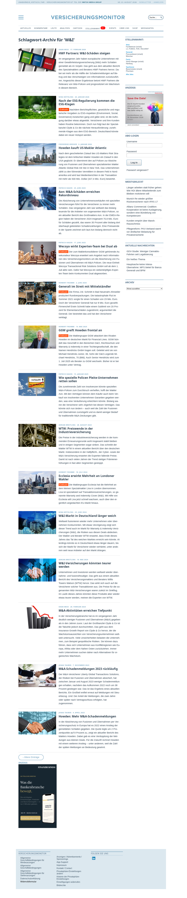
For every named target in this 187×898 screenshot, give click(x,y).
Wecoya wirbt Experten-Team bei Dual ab (88, 246)
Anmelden (158, 2)
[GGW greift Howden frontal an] (37, 337)
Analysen (65, 28)
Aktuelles (25, 28)
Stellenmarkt (94, 28)
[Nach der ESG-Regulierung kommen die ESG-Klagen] (37, 107)
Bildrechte (61, 885)
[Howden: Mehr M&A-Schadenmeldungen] (37, 723)
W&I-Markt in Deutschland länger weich (87, 516)
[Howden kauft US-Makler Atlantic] (37, 154)
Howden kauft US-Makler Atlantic (83, 148)
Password (132, 151)
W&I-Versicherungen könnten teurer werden (85, 565)
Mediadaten (147, 28)
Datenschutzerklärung (30, 878)
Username (132, 141)
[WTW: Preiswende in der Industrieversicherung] (37, 435)
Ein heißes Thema (136, 259)
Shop (135, 28)
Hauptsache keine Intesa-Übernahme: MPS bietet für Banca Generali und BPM (144, 267)
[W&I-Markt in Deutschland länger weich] (37, 522)
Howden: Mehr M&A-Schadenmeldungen (87, 716)
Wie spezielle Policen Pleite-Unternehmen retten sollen (88, 379)
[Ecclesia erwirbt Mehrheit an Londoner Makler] (37, 482)
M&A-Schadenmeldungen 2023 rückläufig (88, 669)
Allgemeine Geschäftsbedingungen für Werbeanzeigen (32, 860)
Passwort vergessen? (137, 170)
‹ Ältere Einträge (31, 757)
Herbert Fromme (67, 283)
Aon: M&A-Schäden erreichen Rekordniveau (79, 193)
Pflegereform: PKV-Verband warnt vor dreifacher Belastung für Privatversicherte (144, 231)
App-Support (62, 862)
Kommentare (41, 28)
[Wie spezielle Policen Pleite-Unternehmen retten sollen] (37, 384)
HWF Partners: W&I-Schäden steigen (84, 53)
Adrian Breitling (67, 425)
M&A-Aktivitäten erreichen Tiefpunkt (85, 610)
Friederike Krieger (68, 144)
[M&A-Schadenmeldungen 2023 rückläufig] (37, 675)
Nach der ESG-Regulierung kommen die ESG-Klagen (87, 102)
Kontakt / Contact (64, 868)
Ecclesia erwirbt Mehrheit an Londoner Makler (86, 477)
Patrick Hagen (66, 188)
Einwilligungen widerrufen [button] (68, 882)
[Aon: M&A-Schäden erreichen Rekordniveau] (37, 198)
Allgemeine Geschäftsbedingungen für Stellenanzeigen (32, 873)
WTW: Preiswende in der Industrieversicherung (76, 430)
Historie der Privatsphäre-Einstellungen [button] (68, 878)
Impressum (62, 865)
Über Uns (124, 28)
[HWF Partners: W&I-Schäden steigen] (37, 59)
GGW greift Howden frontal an (80, 330)
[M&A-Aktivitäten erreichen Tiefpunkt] (37, 617)
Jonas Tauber (65, 665)
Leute (54, 28)
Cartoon (77, 28)
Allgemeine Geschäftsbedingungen (30, 866)
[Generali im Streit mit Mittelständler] (37, 293)
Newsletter (145, 2)
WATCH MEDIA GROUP (92, 2)
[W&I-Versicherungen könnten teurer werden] (37, 570)
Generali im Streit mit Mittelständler (85, 286)
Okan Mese (64, 49)
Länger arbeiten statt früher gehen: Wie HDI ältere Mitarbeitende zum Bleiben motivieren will (144, 190)
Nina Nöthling (66, 97)
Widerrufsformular (28, 882)
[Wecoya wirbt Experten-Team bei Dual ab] (37, 253)
